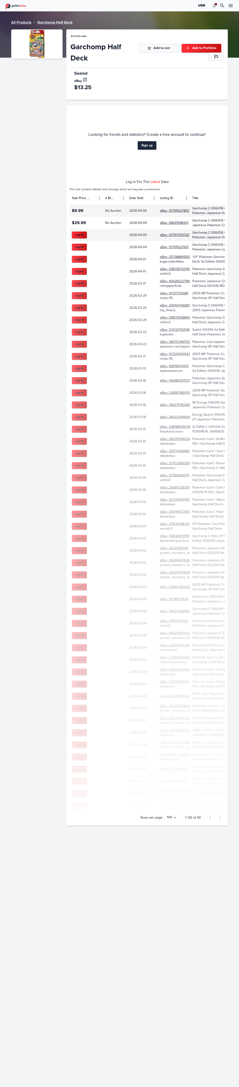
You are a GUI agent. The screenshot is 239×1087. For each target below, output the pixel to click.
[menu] (214, 5)
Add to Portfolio (204, 48)
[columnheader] (86, 198)
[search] (222, 5)
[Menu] (99, 198)
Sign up (147, 145)
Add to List (162, 48)
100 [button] (169, 817)
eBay (78, 80)
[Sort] (92, 198)
